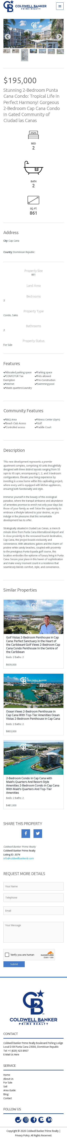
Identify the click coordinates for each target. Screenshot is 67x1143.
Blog (5, 1094)
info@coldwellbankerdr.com (18, 858)
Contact (7, 1098)
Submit (14, 964)
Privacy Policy (22, 1135)
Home (6, 1074)
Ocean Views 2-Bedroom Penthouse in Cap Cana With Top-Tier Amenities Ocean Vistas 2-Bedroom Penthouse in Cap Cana (33, 715)
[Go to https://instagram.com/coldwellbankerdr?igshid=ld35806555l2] (26, 1120)
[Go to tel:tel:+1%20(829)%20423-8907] (18, 1120)
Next (59, 37)
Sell (5, 1086)
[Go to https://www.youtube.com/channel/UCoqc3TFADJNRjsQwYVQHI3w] (41, 1120)
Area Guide (9, 1090)
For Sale (7, 1082)
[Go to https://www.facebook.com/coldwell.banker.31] (34, 1120)
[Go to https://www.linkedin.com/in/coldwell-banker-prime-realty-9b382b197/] (49, 1120)
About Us (8, 1078)
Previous (7, 37)
